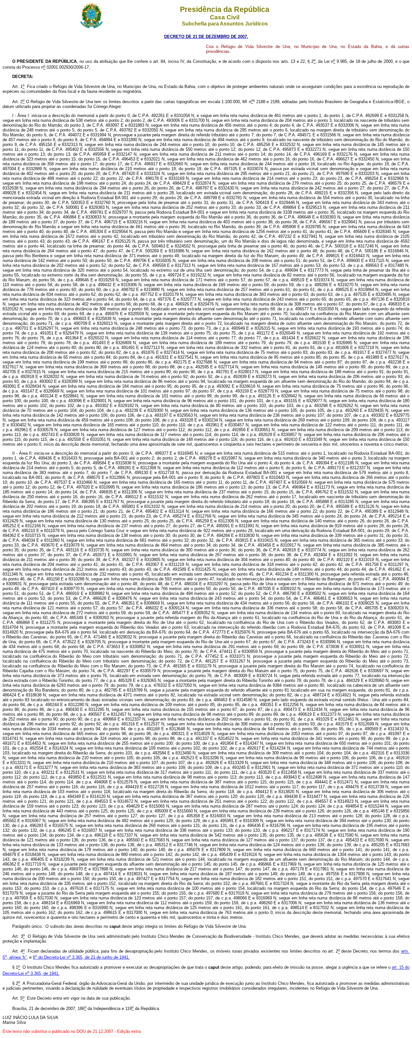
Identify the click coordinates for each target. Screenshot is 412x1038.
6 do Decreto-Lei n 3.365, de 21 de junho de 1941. (81, 957)
